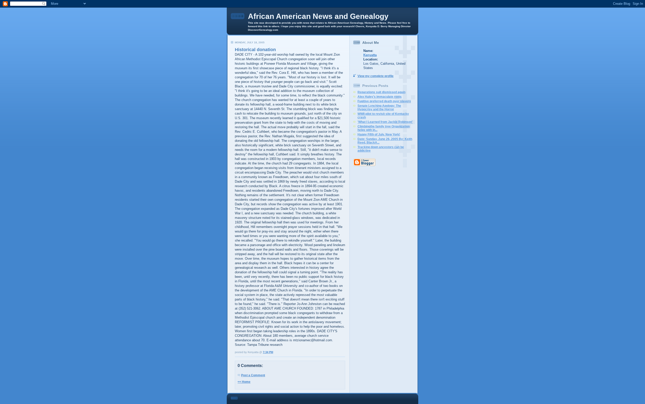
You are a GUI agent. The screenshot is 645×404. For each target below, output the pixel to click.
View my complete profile (376, 76)
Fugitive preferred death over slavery (384, 101)
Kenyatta (370, 55)
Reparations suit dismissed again (381, 92)
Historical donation (255, 49)
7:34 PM (268, 352)
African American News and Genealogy (318, 16)
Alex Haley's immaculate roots (380, 96)
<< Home (244, 382)
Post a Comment (253, 375)
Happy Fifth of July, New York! (379, 134)
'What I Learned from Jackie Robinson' (385, 122)
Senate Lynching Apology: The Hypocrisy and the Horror (379, 107)
